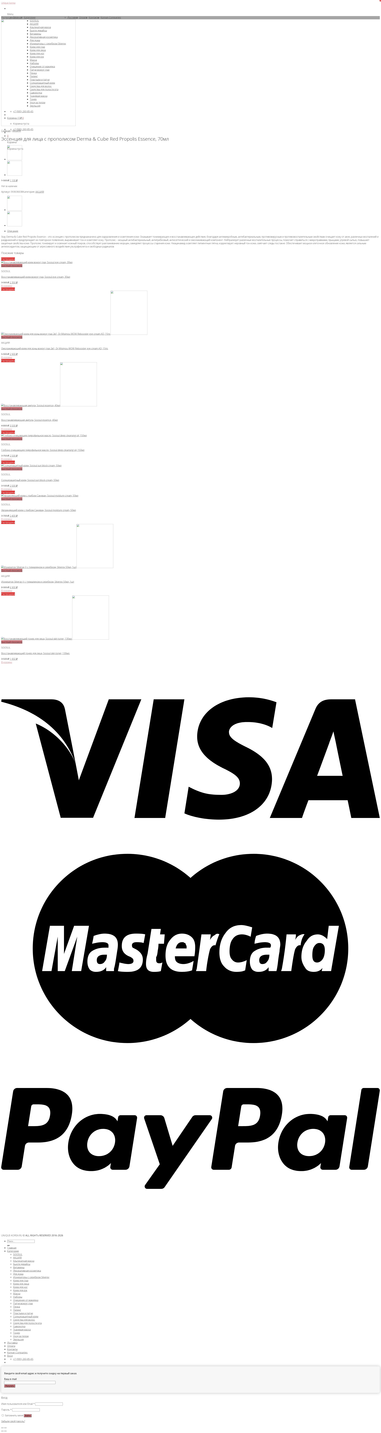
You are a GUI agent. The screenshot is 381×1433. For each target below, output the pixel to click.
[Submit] (8, 1245)
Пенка (16, 1306)
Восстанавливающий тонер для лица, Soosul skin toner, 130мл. (35, 653)
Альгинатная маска (23, 1261)
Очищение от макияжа (25, 1300)
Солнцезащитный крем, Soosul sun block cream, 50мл (30, 480)
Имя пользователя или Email (18, 1403)
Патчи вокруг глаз (23, 1303)
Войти (27, 1416)
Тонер (16, 1333)
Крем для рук (20, 1290)
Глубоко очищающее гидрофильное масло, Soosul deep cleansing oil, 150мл (42, 450)
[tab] (193, 231)
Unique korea (8, 2)
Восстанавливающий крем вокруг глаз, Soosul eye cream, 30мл (35, 277)
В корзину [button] (6, 285)
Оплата (11, 1346)
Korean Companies (17, 1352)
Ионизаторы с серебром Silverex (31, 1277)
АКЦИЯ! (16, 130)
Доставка (12, 1342)
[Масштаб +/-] (5, 1427)
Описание (12, 231)
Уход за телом (21, 1336)
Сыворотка (19, 1326)
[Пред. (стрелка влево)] (2, 1431)
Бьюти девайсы (21, 1264)
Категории (13, 1251)
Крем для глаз (20, 1280)
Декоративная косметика (27, 1270)
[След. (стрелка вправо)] (5, 1431)
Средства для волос (24, 1319)
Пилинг (17, 1310)
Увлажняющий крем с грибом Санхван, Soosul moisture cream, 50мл (38, 510)
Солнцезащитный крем (25, 1316)
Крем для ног (20, 1287)
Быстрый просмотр (11, 265)
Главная (5, 130)
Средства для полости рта (27, 1323)
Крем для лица (21, 1283)
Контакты (12, 1349)
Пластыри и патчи (23, 1313)
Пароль (6, 1409)
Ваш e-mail (10, 1379)
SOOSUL (17, 1254)
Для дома (18, 1274)
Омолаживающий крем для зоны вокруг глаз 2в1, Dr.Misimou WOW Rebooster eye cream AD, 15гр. (54, 348)
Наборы (17, 1297)
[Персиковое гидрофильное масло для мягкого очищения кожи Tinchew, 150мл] (14, 174)
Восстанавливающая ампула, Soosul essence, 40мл (29, 420)
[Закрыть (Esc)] (2, 1427)
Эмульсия (18, 1339)
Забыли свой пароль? (13, 1421)
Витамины (18, 1267)
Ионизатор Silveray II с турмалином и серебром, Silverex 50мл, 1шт (37, 581)
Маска (16, 1293)
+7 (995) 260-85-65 (23, 129)
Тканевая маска (22, 1329)
